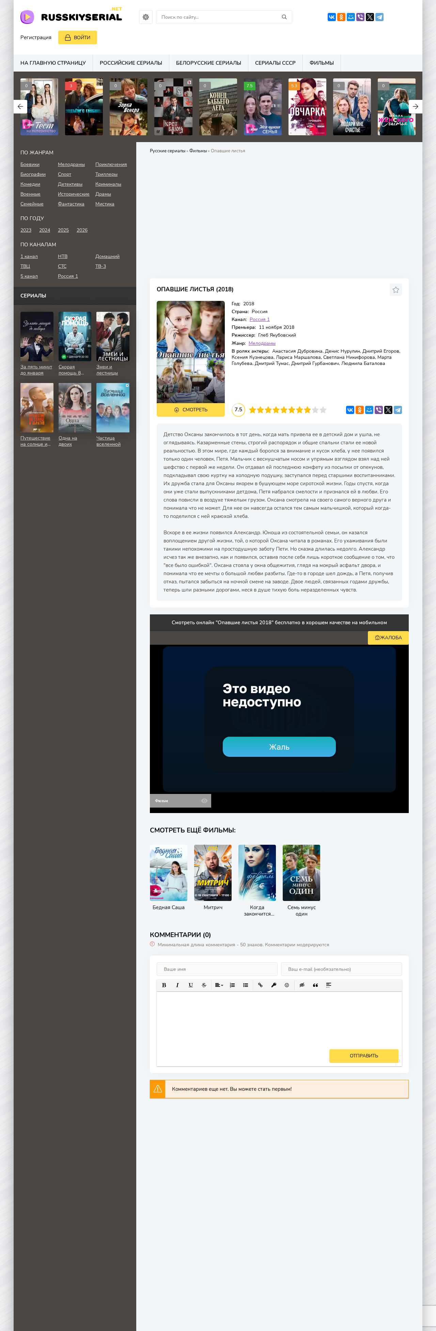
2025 (63, 230)
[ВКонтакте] (332, 17)
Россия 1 (260, 319)
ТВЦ (25, 266)
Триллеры (106, 174)
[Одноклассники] (341, 17)
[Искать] (284, 17)
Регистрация (35, 37)
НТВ (62, 256)
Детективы (70, 184)
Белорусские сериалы (208, 63)
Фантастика (71, 204)
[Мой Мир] (351, 17)
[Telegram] (379, 17)
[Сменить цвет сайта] (146, 17)
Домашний (107, 256)
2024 (44, 230)
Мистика (104, 204)
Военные (30, 194)
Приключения (111, 164)
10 (323, 410)
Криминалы (108, 184)
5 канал (29, 276)
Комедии (30, 184)
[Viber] (360, 17)
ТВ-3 (100, 266)
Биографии (33, 174)
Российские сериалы (131, 63)
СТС (62, 266)
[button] (164, 985)
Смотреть (195, 410)
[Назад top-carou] (20, 106)
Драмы (103, 194)
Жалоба (391, 637)
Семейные (32, 204)
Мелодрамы (262, 343)
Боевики (30, 164)
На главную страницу (53, 63)
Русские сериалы (167, 151)
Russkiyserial (81, 16)
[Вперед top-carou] (415, 106)
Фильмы (322, 63)
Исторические (74, 194)
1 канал (29, 256)
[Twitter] (370, 17)
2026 (82, 230)
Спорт (64, 174)
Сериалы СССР (275, 63)
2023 (25, 230)
